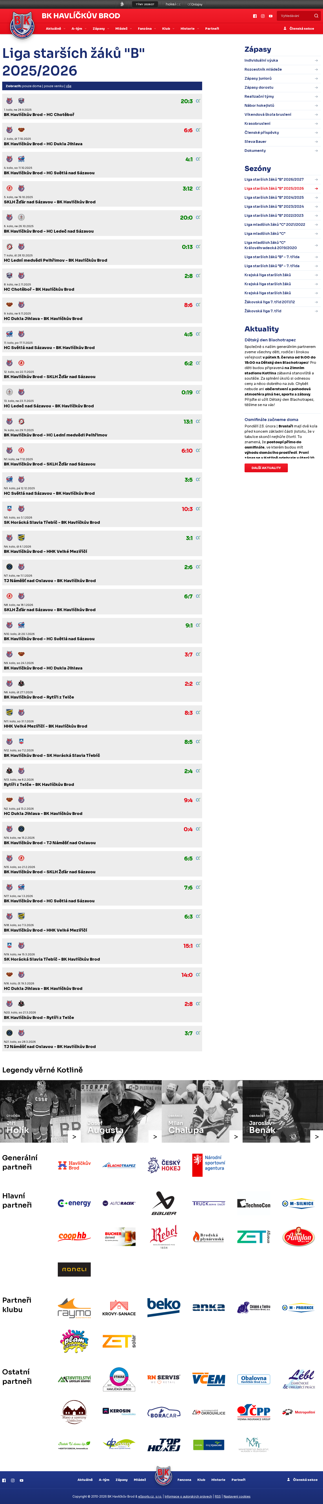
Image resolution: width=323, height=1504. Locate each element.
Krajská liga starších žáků (268, 275)
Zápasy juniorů (258, 78)
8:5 (188, 742)
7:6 (188, 888)
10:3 (187, 509)
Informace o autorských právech (188, 1496)
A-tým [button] (77, 29)
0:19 (187, 392)
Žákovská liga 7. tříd (263, 311)
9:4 (188, 800)
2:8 (189, 276)
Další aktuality (266, 468)
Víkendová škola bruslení (268, 114)
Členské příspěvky (262, 132)
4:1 (189, 159)
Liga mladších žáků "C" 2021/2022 (275, 224)
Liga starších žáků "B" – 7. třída (272, 257)
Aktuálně (85, 1480)
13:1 (188, 422)
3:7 (189, 655)
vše (68, 86)
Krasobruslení (257, 123)
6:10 (187, 451)
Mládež (140, 1480)
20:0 (186, 218)
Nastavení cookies (237, 1496)
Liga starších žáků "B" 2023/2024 (274, 206)
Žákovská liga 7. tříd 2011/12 (270, 302)
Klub (201, 1480)
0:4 (188, 829)
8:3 (189, 713)
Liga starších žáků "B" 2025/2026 (274, 188)
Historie (218, 1480)
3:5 (189, 480)
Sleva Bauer (256, 141)
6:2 (188, 363)
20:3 (187, 101)
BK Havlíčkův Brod (81, 15)
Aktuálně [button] (54, 29)
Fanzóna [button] (145, 29)
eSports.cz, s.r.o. (150, 1496)
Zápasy (122, 1480)
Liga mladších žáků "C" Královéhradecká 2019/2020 (271, 245)
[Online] (198, 101)
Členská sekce (301, 29)
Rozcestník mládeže (263, 69)
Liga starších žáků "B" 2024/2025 (274, 197)
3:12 (188, 189)
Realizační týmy (259, 96)
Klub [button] (166, 29)
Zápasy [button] (99, 29)
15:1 (188, 946)
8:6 (188, 305)
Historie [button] (188, 29)
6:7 (188, 596)
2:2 (189, 684)
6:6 (188, 130)
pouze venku (54, 86)
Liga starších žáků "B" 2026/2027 (274, 179)
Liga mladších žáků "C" (265, 233)
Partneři (212, 29)
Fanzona (184, 1480)
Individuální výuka (261, 60)
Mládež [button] (121, 29)
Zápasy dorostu (259, 87)
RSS (218, 1496)
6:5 (188, 859)
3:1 (189, 538)
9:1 (189, 626)
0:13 (187, 247)
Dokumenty (255, 150)
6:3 (188, 917)
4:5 (188, 334)
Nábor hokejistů (259, 105)
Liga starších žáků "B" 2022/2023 (274, 215)
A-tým (104, 1480)
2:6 (188, 567)
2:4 (188, 771)
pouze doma (31, 86)
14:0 (187, 975)
